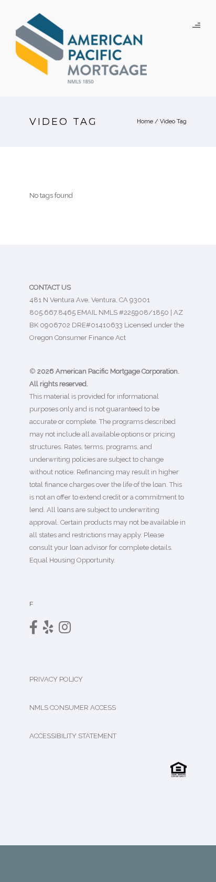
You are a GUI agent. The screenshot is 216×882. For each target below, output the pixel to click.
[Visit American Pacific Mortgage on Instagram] (65, 630)
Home (145, 121)
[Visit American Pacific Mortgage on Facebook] (33, 630)
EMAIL (87, 312)
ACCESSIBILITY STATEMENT (73, 736)
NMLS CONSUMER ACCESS (72, 707)
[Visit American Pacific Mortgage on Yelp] (48, 630)
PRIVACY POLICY (56, 679)
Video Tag (173, 121)
